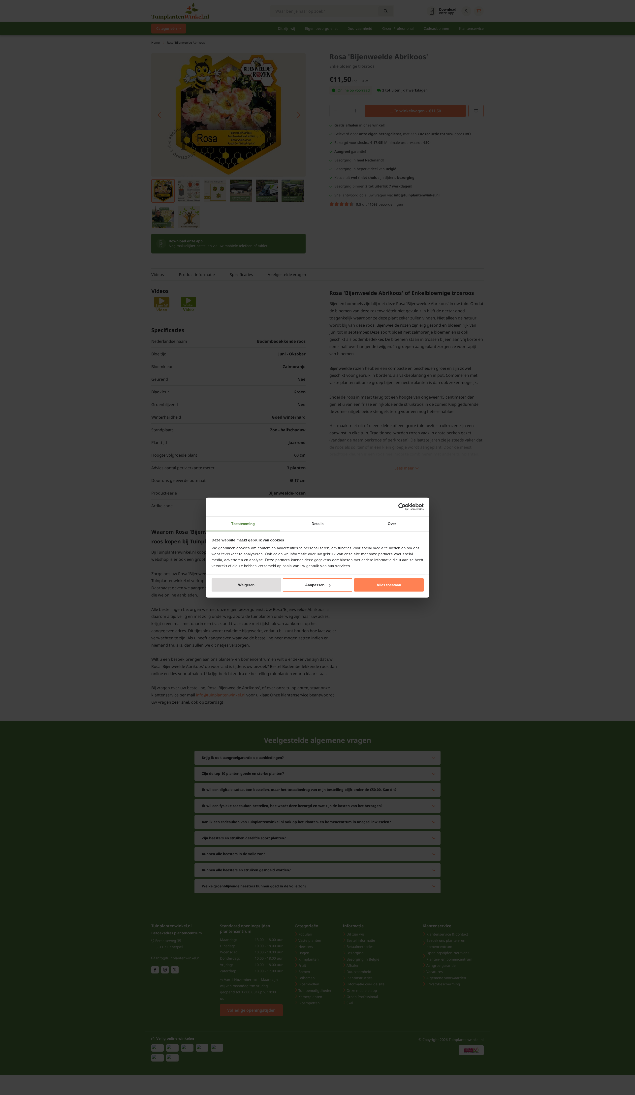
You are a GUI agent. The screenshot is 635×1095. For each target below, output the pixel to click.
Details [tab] (318, 523)
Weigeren (246, 585)
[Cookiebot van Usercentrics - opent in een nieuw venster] (402, 507)
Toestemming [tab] (243, 523)
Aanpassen (314, 585)
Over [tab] (392, 523)
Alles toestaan (389, 585)
